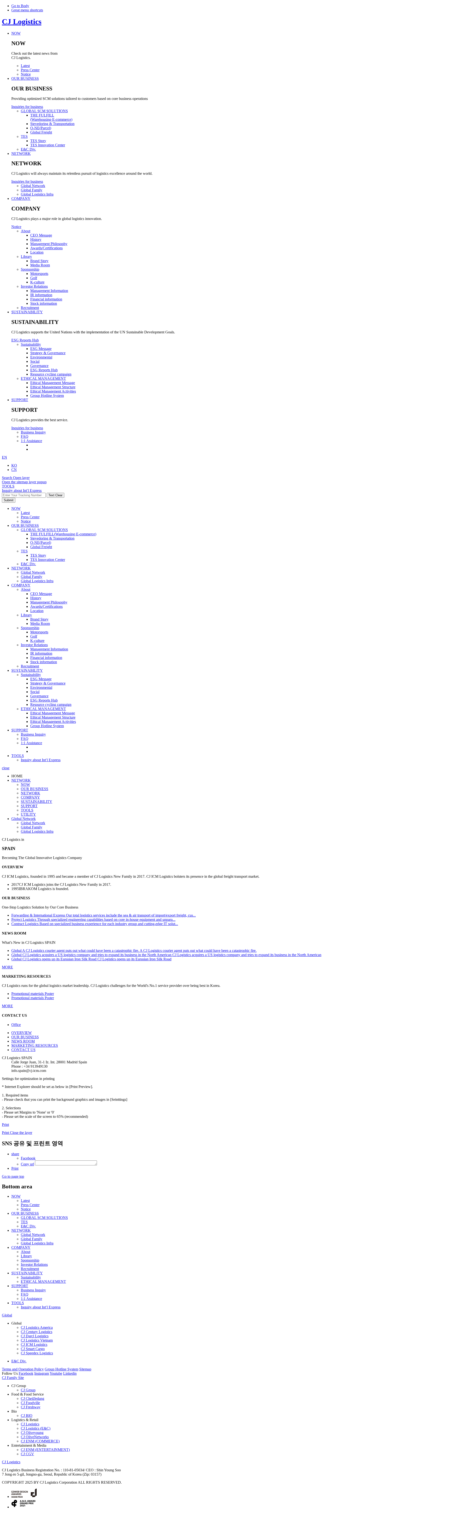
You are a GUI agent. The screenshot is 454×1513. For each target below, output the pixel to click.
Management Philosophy (48, 602)
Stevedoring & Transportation (52, 538)
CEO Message (41, 594)
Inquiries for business (27, 107)
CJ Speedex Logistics (37, 1353)
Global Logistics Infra (37, 581)
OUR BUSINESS (25, 526)
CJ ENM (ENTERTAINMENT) (45, 1450)
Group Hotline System (47, 726)
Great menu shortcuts (27, 10)
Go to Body (20, 6)
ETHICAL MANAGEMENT (43, 709)
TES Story (38, 555)
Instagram (41, 1373)
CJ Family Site (13, 1378)
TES (24, 551)
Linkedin (70, 1373)
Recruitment (30, 666)
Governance (39, 696)
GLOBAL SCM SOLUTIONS (44, 530)
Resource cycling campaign (50, 705)
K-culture (37, 641)
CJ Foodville (30, 1403)
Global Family (31, 577)
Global (7, 1315)
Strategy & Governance (47, 683)
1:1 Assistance (31, 743)
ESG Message (41, 679)
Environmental (41, 687)
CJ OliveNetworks (35, 1437)
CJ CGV (27, 1454)
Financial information (46, 658)
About (25, 589)
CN (14, 470)
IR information (41, 653)
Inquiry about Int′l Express (22, 490)
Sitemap (85, 1369)
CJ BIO (26, 1416)
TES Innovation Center (47, 560)
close (5, 768)
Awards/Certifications (46, 606)
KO (14, 465)
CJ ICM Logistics (34, 1345)
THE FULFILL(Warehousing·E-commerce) (63, 534)
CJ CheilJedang (32, 1399)
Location (37, 611)
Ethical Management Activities (53, 722)
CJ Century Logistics (36, 1332)
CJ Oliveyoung (32, 1433)
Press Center (30, 517)
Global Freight (41, 547)
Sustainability (31, 675)
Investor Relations (34, 645)
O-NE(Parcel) (40, 543)
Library (26, 615)
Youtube (56, 1373)
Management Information (49, 649)
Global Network (33, 572)
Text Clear (55, 495)
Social (34, 692)
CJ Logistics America (37, 1327)
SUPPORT (19, 730)
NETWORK (21, 568)
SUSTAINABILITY (27, 670)
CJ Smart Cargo (33, 1349)
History (35, 598)
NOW (16, 508)
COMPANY (21, 585)
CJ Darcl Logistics (34, 1336)
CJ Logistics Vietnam (37, 1340)
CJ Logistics (21, 21)
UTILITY (28, 814)
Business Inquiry (33, 734)
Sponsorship (30, 628)
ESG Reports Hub (25, 340)
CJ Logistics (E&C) (35, 1428)
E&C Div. (28, 564)
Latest (25, 513)
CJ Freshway (30, 1407)
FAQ (24, 739)
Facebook (26, 1373)
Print (5, 1125)
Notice (16, 227)
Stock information (43, 662)
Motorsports (39, 632)
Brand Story (39, 619)
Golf (33, 636)
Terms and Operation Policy (23, 1369)
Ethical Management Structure (52, 717)
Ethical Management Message (52, 713)
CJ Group (28, 1390)
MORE (7, 967)
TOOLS (17, 756)
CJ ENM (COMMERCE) (40, 1441)
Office (16, 1025)
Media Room (40, 624)
